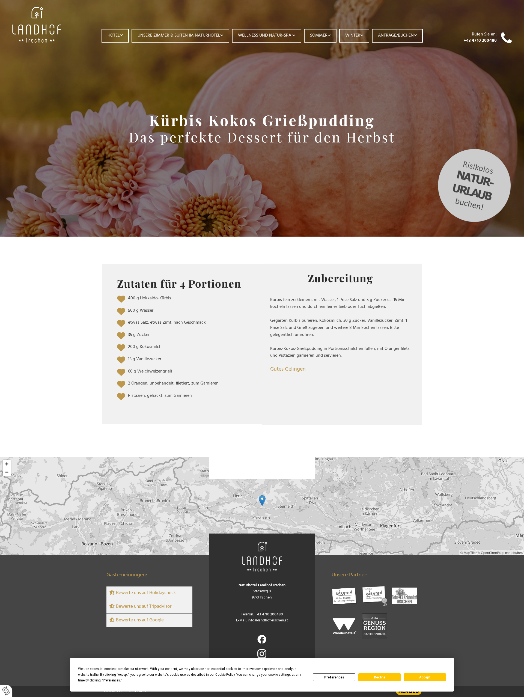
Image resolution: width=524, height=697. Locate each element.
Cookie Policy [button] (225, 675)
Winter (352, 35)
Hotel (114, 35)
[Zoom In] (7, 464)
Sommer (318, 35)
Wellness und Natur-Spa (265, 35)
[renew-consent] (6, 691)
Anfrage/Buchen (396, 35)
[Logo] (47, 25)
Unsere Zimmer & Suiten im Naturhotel (179, 35)
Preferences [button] (111, 680)
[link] (115, 36)
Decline (379, 677)
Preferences (334, 677)
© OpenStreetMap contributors (500, 552)
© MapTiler (468, 552)
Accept (425, 677)
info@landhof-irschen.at (268, 620)
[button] (262, 500)
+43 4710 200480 (480, 40)
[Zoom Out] (7, 472)
